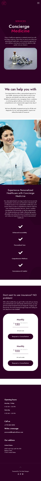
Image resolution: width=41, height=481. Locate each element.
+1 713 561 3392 (9, 425)
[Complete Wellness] (3, 2)
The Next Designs (24, 471)
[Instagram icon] (22, 474)
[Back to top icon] (20, 467)
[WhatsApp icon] (18, 474)
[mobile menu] (38, 3)
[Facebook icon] (20, 474)
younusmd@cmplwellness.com (13, 432)
